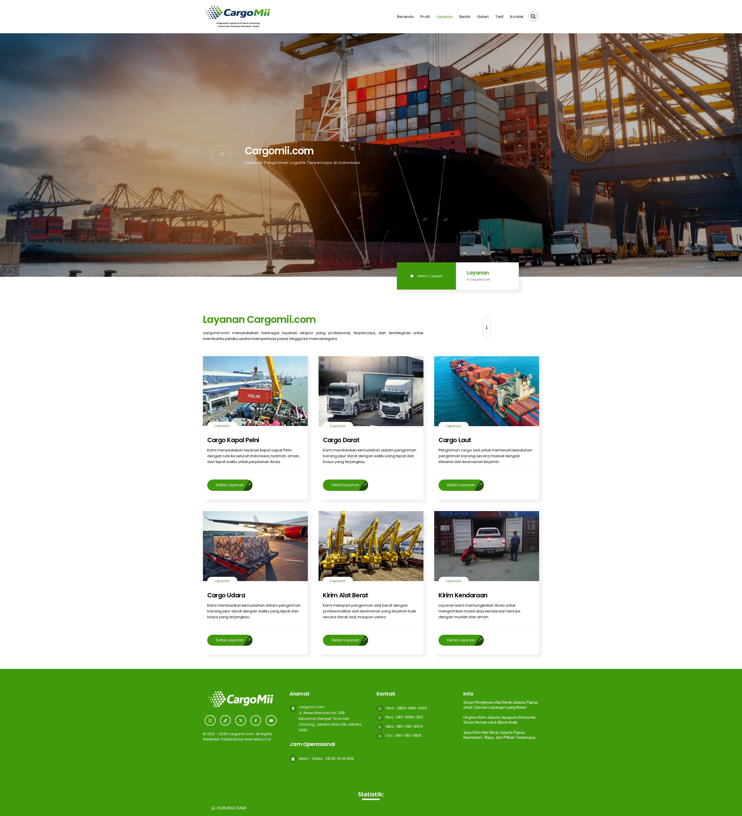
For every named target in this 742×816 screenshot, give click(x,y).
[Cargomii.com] (237, 26)
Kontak (516, 16)
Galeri (483, 16)
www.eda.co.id (257, 739)
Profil (425, 16)
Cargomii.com (281, 319)
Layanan (445, 16)
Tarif (499, 16)
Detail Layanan (230, 484)
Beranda (405, 16)
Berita (465, 16)
